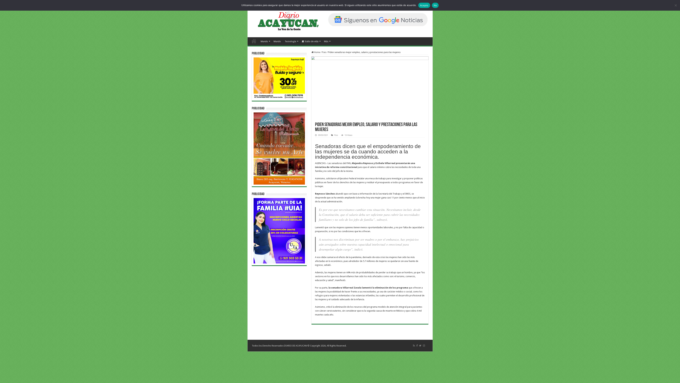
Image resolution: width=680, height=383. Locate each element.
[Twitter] (420, 345)
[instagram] (424, 345)
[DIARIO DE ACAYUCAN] (285, 21)
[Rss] (414, 345)
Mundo (264, 41)
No (435, 5)
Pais (324, 52)
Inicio (254, 41)
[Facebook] (417, 345)
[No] (675, 5)
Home (317, 52)
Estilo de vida (311, 41)
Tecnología (290, 41)
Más (326, 41)
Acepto (424, 5)
